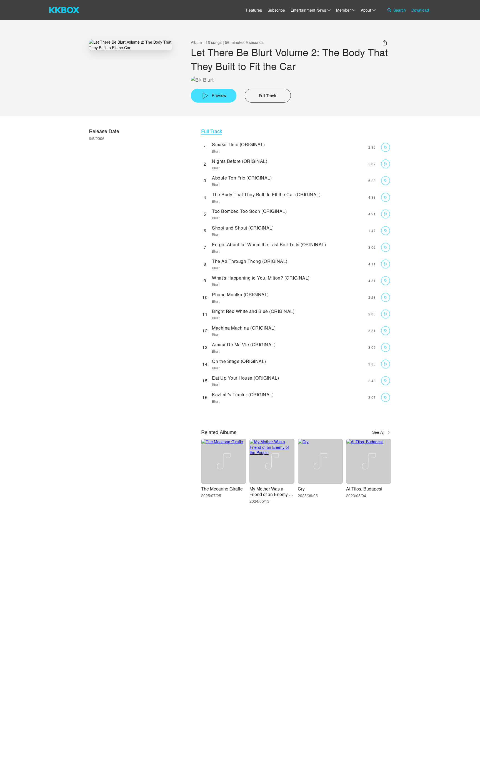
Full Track (211, 131)
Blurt (208, 79)
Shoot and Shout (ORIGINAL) (243, 228)
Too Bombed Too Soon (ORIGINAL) (249, 211)
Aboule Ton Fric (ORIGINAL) (242, 178)
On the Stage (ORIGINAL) (239, 361)
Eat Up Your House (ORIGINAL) (245, 378)
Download (420, 10)
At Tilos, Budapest (364, 488)
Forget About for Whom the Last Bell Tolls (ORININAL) (269, 244)
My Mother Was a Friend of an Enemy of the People (270, 494)
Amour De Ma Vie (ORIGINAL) (244, 344)
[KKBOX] (64, 10)
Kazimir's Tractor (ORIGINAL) (243, 394)
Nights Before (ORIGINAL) (239, 161)
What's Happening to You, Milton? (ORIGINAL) (261, 278)
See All (378, 432)
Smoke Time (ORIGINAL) (238, 144)
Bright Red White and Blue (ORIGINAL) (253, 311)
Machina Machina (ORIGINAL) (244, 328)
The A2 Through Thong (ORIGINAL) (250, 261)
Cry (301, 488)
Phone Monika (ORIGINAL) (240, 294)
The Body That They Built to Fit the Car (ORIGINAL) (266, 194)
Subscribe (276, 10)
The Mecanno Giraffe (222, 488)
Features (254, 10)
